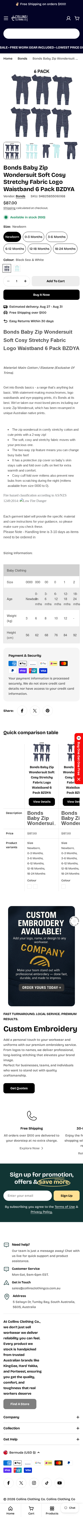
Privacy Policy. (42, 1212)
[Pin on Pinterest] (48, 711)
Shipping (9, 208)
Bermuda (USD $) (22, 1452)
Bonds (22, 58)
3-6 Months (57, 237)
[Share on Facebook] (22, 711)
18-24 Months (65, 249)
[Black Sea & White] (6, 268)
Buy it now (41, 295)
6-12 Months (14, 249)
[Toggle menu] (6, 18)
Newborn (12, 237)
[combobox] (41, 34)
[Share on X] (35, 711)
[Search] (73, 33)
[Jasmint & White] (17, 268)
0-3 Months (33, 237)
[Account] (68, 18)
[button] (78, 758)
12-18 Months (39, 249)
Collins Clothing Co (30, 1499)
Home (8, 58)
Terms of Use (65, 1207)
